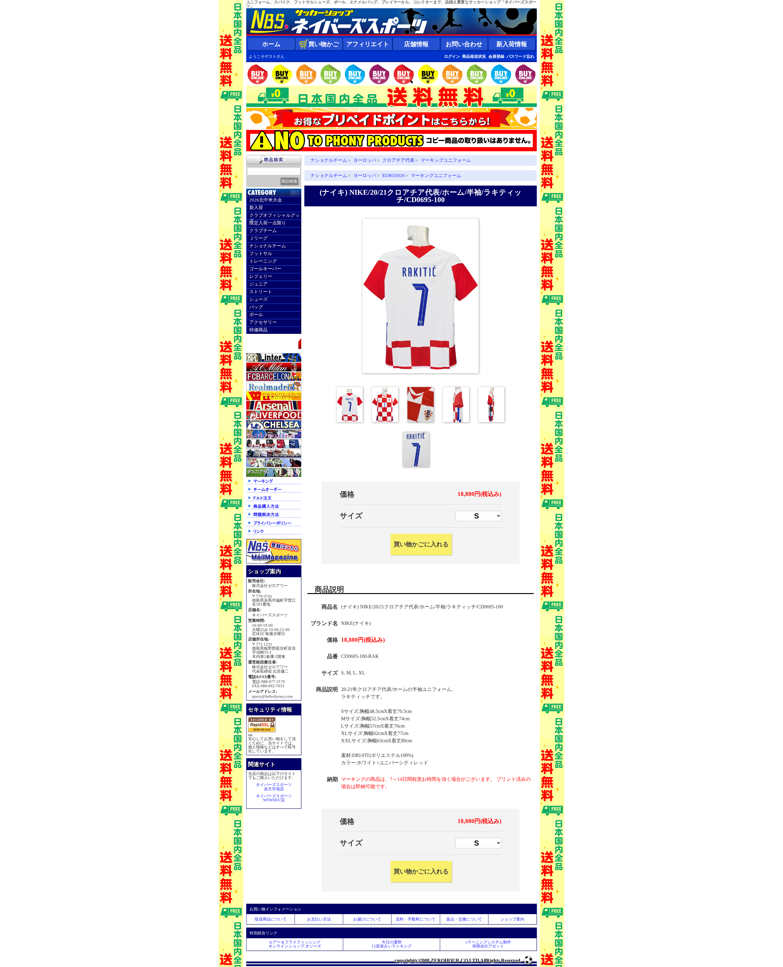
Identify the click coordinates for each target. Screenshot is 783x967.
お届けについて (367, 919)
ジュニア (258, 284)
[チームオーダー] (273, 492)
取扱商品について (271, 919)
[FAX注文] (273, 500)
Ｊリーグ (258, 238)
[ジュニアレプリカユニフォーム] (273, 437)
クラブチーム (263, 230)
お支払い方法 (319, 919)
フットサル (260, 253)
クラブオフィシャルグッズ (274, 216)
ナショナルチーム (267, 245)
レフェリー (260, 276)
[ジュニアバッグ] (273, 447)
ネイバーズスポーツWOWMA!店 (274, 798)
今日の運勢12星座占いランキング (392, 944)
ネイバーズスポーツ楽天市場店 (274, 786)
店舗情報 (416, 44)
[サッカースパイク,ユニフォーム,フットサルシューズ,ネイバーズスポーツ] (391, 34)
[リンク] (273, 534)
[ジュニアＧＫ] (273, 475)
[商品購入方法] (273, 509)
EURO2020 (393, 175)
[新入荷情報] (273, 351)
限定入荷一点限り (267, 222)
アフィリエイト (367, 44)
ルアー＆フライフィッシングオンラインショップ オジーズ (295, 944)
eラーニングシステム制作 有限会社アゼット (488, 944)
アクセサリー (263, 322)
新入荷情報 (511, 44)
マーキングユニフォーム (446, 160)
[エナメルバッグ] (273, 456)
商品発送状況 (474, 56)
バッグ (256, 306)
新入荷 (256, 207)
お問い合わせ (464, 44)
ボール (256, 314)
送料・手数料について (416, 919)
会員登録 (496, 56)
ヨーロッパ (364, 160)
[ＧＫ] (273, 465)
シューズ (258, 299)
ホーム (271, 44)
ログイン (452, 56)
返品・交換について (464, 919)
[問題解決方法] (273, 517)
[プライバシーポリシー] (273, 525)
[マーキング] (273, 484)
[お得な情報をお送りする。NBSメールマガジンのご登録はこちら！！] (273, 562)
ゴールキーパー (265, 268)
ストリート (260, 291)
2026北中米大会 (265, 199)
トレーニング (263, 261)
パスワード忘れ (520, 56)
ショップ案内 (512, 919)
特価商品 (258, 329)
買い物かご (323, 44)
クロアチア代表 (398, 160)
